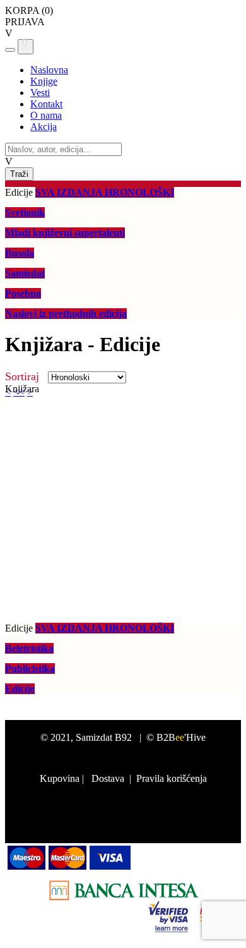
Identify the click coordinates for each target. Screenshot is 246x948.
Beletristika (29, 648)
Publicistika (30, 668)
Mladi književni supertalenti (65, 232)
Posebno (23, 293)
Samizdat (25, 273)
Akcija (43, 126)
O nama (46, 115)
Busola (19, 253)
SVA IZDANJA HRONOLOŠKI (104, 192)
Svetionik (25, 212)
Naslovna (49, 69)
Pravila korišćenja (171, 778)
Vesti (40, 92)
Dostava (107, 778)
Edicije (20, 688)
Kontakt (46, 104)
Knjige (43, 81)
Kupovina (59, 778)
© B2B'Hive (176, 737)
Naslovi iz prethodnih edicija (66, 313)
